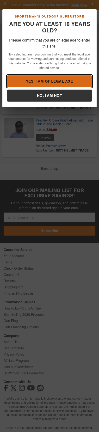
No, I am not (49, 95)
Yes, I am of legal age (49, 81)
